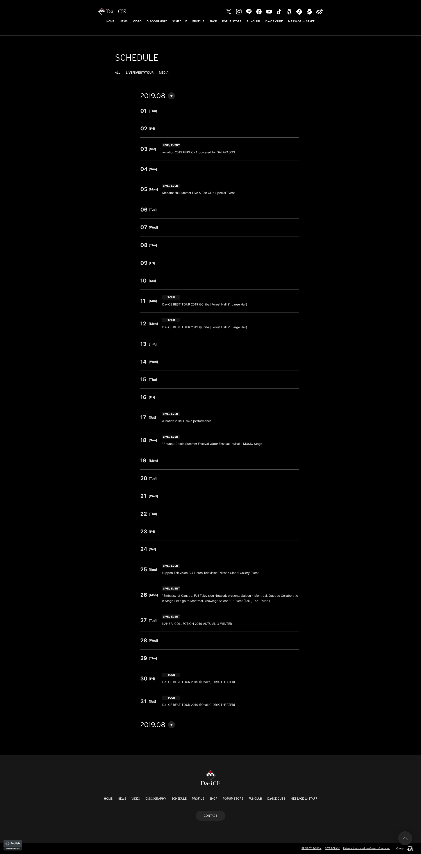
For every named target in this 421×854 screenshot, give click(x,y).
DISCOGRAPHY (157, 21)
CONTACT (210, 815)
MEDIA (163, 72)
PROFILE (198, 21)
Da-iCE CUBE (274, 21)
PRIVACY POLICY (311, 848)
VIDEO (137, 21)
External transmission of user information (366, 848)
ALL (117, 72)
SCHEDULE (179, 21)
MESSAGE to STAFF (301, 21)
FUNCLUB (253, 21)
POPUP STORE (231, 21)
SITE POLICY (332, 848)
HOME (110, 21)
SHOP (213, 21)
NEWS (124, 21)
